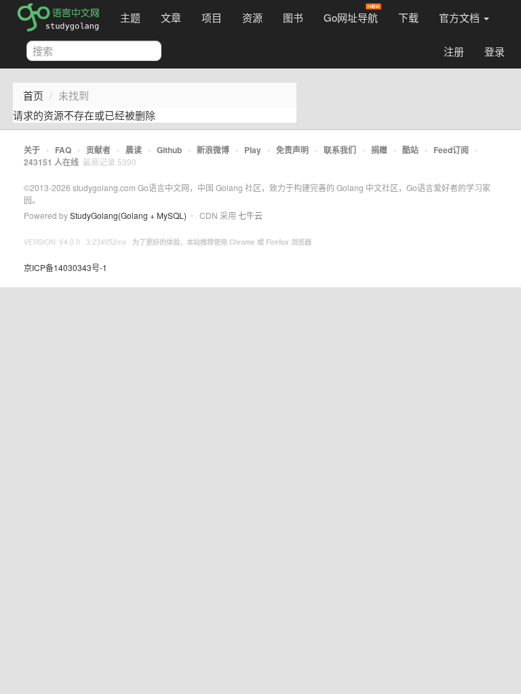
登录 (494, 51)
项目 (211, 17)
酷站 (410, 150)
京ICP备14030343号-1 (65, 267)
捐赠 (379, 150)
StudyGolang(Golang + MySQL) (128, 215)
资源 (252, 17)
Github (169, 150)
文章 (171, 17)
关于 (32, 150)
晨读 (134, 150)
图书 (293, 17)
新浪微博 (213, 150)
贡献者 (98, 150)
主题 (130, 17)
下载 (408, 17)
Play (252, 150)
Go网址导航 (351, 17)
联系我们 (340, 150)
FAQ (63, 150)
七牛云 (250, 215)
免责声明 (292, 150)
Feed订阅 (451, 150)
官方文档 (460, 17)
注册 (454, 51)
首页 (33, 95)
